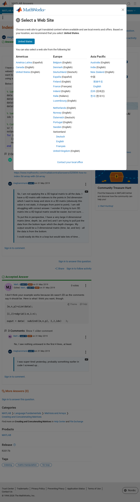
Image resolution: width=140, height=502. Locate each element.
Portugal (57, 122)
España (57, 76)
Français (60, 146)
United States (23, 72)
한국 (92, 96)
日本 (92, 91)
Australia (95, 62)
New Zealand (97, 72)
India (93, 67)
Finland (57, 81)
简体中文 (98, 81)
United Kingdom (61, 151)
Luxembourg (60, 100)
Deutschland (59, 72)
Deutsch (60, 136)
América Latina (24, 62)
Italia (55, 96)
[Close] (123, 9)
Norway (57, 112)
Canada (20, 67)
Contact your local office (70, 162)
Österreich (58, 117)
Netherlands (59, 108)
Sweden (57, 127)
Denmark (58, 67)
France (56, 86)
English (60, 141)
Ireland (56, 91)
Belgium (57, 62)
